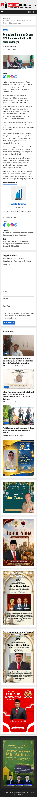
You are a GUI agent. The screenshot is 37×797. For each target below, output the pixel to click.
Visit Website (11, 211)
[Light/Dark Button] (29, 12)
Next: (16, 242)
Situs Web (6, 306)
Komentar (7, 264)
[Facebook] (4, 76)
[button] (2, 12)
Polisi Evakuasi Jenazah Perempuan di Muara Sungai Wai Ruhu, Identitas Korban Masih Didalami (18, 430)
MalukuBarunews (10, 47)
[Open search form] (33, 12)
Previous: (18, 232)
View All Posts (26, 211)
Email (5, 299)
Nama (5, 291)
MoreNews (30, 792)
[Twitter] (15, 76)
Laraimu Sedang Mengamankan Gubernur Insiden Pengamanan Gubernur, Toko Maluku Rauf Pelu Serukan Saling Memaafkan (18, 360)
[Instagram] (12, 76)
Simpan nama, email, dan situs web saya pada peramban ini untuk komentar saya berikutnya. (19, 315)
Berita (5, 30)
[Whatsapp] (8, 76)
